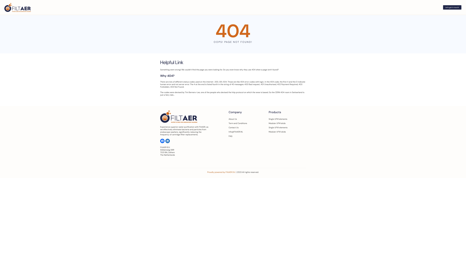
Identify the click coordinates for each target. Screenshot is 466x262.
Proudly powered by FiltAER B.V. (221, 172)
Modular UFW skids (277, 132)
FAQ (230, 136)
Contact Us (234, 127)
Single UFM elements (278, 119)
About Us (233, 119)
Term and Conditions (238, 123)
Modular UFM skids (277, 123)
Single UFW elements (278, 127)
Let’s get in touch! (452, 7)
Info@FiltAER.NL (236, 132)
